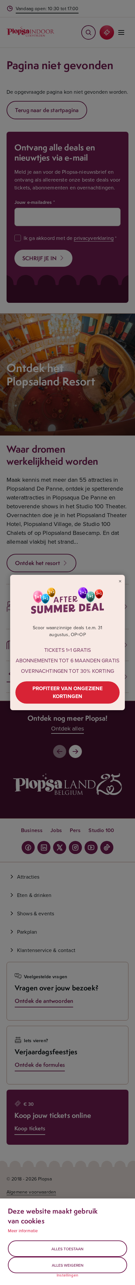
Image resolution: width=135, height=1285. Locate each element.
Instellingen (67, 1275)
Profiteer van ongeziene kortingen (67, 692)
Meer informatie (23, 1231)
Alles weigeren (68, 1265)
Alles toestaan (67, 1249)
